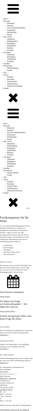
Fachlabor (10, 77)
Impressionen (11, 30)
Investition (10, 50)
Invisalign (7, 63)
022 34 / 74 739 (8, 387)
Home (5, 19)
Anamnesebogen (12, 83)
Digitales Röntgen (12, 68)
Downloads (10, 79)
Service (6, 75)
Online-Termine (5, 296)
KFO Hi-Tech (8, 66)
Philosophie (10, 23)
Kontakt (6, 88)
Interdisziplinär (12, 32)
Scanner (9, 70)
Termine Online (12, 81)
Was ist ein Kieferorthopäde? (16, 28)
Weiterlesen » (4, 335)
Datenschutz (4, 378)
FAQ (5, 72)
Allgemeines (11, 39)
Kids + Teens (8, 36)
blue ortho (7, 21)
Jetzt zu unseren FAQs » (7, 311)
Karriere (9, 34)
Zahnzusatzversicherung (14, 86)
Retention (10, 48)
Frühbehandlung (12, 41)
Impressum (12, 378)
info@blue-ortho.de (6, 390)
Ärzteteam (10, 25)
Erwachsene (7, 52)
